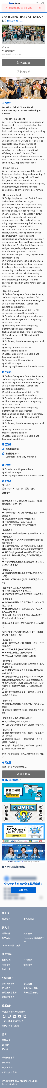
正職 (7, 47)
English (5, 1044)
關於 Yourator (8, 983)
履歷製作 (6, 960)
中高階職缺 (29, 918)
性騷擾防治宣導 (9, 992)
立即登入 (23, 890)
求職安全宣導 (8, 1057)
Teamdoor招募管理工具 (34, 939)
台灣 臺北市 (10, 50)
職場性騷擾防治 (31, 992)
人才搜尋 (28, 933)
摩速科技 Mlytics (15, 20)
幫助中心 (28, 988)
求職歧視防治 (8, 996)
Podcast (6, 968)
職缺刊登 (6, 933)
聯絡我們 (28, 983)
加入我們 (6, 988)
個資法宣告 (7, 1067)
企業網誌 (28, 964)
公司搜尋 (28, 960)
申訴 (36, 988)
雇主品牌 (6, 937)
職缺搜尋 (6, 918)
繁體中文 (6, 1040)
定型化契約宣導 (9, 1072)
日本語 (5, 1049)
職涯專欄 (6, 964)
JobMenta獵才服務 (11, 945)
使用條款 (6, 1062)
